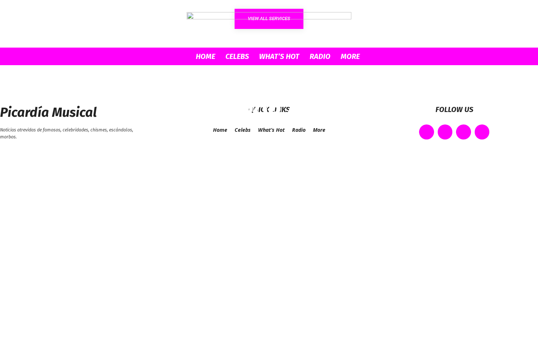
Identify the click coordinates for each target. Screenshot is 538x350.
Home (205, 56)
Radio (320, 56)
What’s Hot (279, 56)
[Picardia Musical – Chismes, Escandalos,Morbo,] (269, 24)
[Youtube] (482, 131)
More (350, 56)
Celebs (237, 56)
